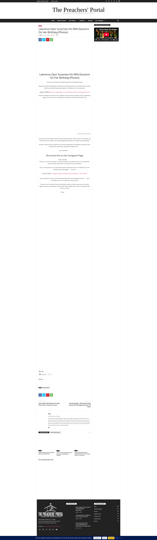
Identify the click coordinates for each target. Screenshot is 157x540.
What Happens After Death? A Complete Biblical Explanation (83, 508)
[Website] (114, 1)
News (95, 506)
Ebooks (90, 20)
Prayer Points (61, 20)
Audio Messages (98, 509)
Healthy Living (97, 514)
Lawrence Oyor (46, 387)
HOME (53, 20)
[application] (106, 34)
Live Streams (99, 20)
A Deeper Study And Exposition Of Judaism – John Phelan (69, 173)
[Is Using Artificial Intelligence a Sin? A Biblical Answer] (70, 517)
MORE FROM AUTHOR (55, 432)
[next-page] (90, 432)
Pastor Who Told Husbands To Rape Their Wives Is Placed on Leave (49, 404)
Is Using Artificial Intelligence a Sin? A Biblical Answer (83, 515)
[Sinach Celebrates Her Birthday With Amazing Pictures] (47, 443)
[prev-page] (88, 432)
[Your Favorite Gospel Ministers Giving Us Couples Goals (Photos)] (65, 443)
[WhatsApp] (117, 1)
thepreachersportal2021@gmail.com (52, 526)
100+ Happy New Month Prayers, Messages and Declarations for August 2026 (83, 524)
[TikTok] (111, 1)
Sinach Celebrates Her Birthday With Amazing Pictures (70, 92)
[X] (44, 39)
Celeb (43, 24)
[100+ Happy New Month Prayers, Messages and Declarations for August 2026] (70, 525)
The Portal (72, 20)
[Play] (96, 40)
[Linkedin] (49, 427)
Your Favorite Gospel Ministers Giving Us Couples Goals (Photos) (64, 454)
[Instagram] (109, 1)
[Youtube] (119, 1)
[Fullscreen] (116, 40)
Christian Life (97, 516)
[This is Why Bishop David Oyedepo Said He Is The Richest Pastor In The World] (82, 443)
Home (40, 24)
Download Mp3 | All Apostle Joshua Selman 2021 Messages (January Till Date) (80, 405)
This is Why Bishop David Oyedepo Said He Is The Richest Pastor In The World (82, 454)
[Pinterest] (47, 39)
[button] (118, 20)
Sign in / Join (54, 1)
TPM (41, 35)
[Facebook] (106, 1)
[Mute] (114, 40)
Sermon (81, 20)
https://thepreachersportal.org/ (54, 416)
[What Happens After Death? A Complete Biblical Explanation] (70, 509)
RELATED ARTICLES (44, 432)
